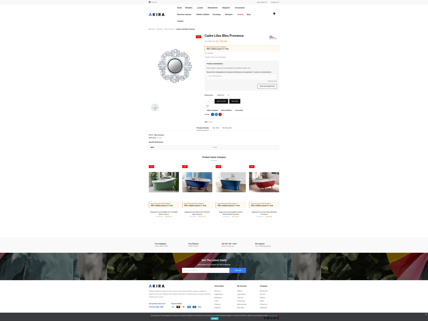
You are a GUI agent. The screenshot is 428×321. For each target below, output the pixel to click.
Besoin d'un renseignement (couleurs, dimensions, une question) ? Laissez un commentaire (239, 72)
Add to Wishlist (226, 110)
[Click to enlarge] (152, 94)
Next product (277, 29)
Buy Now (235, 101)
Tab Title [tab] (215, 128)
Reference (152, 138)
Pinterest (220, 114)
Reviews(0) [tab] (226, 128)
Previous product (272, 29)
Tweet (216, 114)
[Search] (269, 14)
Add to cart (221, 101)
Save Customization (267, 86)
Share (212, 114)
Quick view (173, 176)
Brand (151, 135)
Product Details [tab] (203, 128)
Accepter (214, 318)
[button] (142, 196)
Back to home (275, 29)
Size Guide (239, 110)
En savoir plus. (272, 315)
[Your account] (278, 14)
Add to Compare (212, 110)
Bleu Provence (159, 135)
